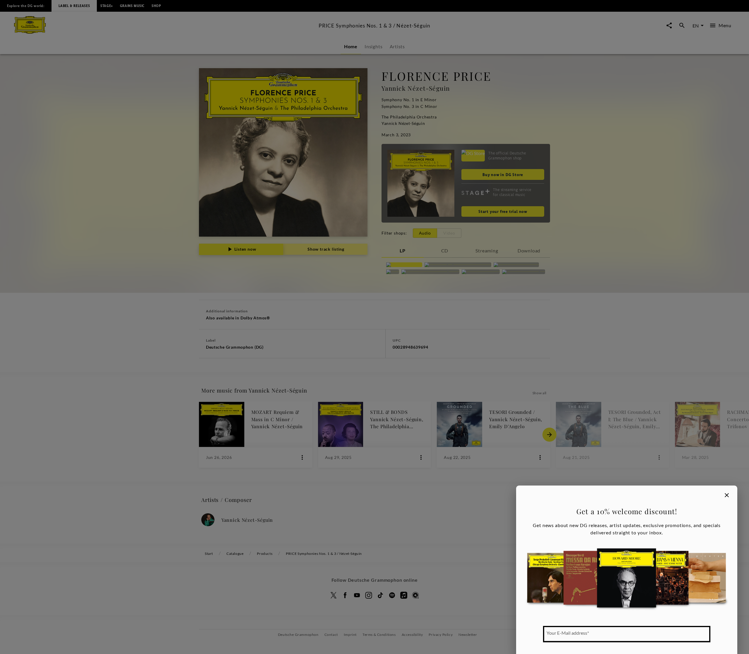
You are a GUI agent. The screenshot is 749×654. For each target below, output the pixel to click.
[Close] (727, 495)
